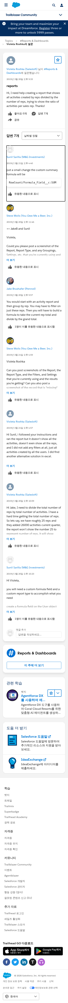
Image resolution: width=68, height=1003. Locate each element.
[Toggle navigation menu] (60, 15)
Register (44, 28)
